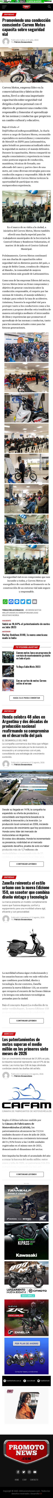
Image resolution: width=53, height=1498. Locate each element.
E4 (41, 1494)
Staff (24, 1479)
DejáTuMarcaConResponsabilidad (20, 613)
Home (17, 1479)
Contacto (34, 1479)
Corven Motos (34, 610)
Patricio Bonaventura (23, 42)
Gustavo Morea (11, 615)
